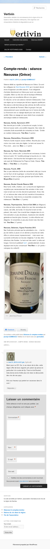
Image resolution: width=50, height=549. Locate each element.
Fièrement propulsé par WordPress (25, 544)
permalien (40, 337)
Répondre (11, 388)
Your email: (7, 524)
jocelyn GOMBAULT (28, 79)
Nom (11, 447)
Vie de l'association (11, 515)
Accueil (6, 40)
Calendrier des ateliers (20, 40)
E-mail (11, 459)
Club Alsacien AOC (22, 87)
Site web (11, 471)
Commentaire (13, 417)
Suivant (42, 57)
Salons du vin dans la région (14, 512)
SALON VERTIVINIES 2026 (13, 49)
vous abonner (23, 481)
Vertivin (9, 14)
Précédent (8, 57)
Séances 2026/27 (37, 40)
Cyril (25, 243)
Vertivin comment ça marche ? (14, 45)
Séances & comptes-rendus (33, 334)
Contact (28, 49)
